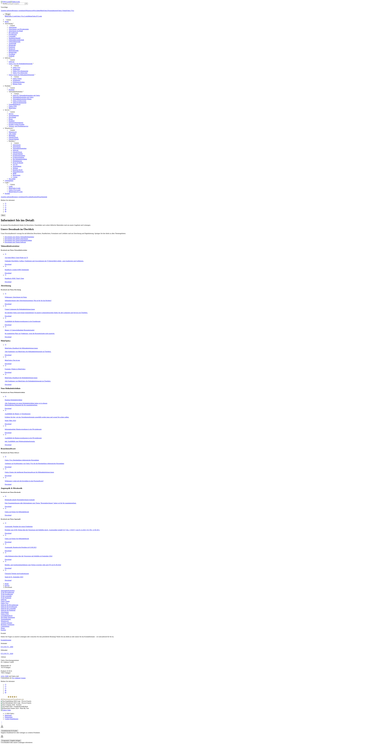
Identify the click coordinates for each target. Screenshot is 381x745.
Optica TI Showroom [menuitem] (19, 101)
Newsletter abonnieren (8, 617)
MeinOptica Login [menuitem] (14, 188)
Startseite (44, 197)
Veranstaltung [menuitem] (17, 166)
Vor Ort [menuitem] (15, 164)
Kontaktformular (6, 640)
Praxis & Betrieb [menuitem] (18, 163)
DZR (6, 676)
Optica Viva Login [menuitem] (14, 190)
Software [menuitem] (7, 58)
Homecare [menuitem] (12, 49)
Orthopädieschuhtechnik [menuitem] (16, 40)
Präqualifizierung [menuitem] (18, 171)
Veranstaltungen (53, 10)
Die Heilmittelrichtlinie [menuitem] (20, 159)
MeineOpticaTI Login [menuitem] (16, 192)
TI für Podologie (6, 598)
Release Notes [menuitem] (17, 84)
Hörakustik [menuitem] (12, 45)
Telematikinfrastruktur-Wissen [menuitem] (22, 99)
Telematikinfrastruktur (8, 590)
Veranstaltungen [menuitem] (14, 115)
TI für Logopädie (6, 596)
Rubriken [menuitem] (12, 141)
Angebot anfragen (6, 10)
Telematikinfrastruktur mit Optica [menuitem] (23, 97)
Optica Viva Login (22, 16)
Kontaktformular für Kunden (9, 731)
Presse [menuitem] (11, 119)
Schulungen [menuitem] (16, 80)
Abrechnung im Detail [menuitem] (16, 31)
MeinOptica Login (10, 16)
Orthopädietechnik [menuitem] (14, 41)
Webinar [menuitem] (15, 168)
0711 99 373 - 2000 (7, 647)
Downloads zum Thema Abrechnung (16, 238)
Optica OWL (5, 614)
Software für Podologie (8, 610)
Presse (39, 197)
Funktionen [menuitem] (16, 69)
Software (3, 599)
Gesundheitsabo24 (6, 615)
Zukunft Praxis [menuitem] (13, 137)
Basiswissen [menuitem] (16, 175)
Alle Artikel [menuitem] (12, 134)
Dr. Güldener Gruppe (18, 678)
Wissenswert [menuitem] (9, 128)
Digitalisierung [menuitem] (17, 161)
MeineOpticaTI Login (35, 16)
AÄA (2, 676)
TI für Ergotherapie (7, 594)
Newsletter (36, 10)
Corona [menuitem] (15, 177)
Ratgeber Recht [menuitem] (17, 170)
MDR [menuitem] (14, 173)
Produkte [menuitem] (7, 86)
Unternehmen (5, 626)
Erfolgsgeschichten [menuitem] (19, 82)
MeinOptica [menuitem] (12, 108)
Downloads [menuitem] (12, 117)
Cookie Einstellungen (11, 719)
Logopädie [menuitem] (12, 36)
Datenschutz (9, 717)
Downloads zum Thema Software (15, 242)
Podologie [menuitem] (12, 47)
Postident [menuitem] (11, 121)
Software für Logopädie (8, 608)
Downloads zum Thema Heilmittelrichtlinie (18, 240)
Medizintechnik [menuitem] (13, 50)
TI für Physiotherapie (7, 592)
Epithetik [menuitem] (11, 56)
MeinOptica (44, 10)
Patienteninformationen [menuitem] (16, 122)
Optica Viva (70, 10)
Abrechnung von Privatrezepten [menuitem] (19, 29)
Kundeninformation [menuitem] (19, 155)
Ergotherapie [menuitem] (13, 34)
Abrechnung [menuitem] (9, 23)
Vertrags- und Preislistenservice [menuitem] (18, 126)
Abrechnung (5, 612)
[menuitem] (20, 64)
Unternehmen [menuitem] (9, 180)
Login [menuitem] (7, 182)
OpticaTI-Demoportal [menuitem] (19, 102)
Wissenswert (29, 10)
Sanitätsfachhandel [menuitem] (14, 38)
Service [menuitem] (7, 110)
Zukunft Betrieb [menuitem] (14, 139)
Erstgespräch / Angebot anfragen (11, 740)
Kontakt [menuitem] (7, 193)
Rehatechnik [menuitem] (13, 52)
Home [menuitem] (7, 21)
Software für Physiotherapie (9, 605)
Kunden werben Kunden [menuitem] (16, 124)
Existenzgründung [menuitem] (18, 157)
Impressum (8, 715)
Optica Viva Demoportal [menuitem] (20, 71)
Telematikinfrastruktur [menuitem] (16, 91)
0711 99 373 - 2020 (7, 653)
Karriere (35, 197)
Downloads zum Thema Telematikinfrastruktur (19, 237)
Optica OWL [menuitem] (13, 106)
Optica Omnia (62, 10)
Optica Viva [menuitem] (16, 67)
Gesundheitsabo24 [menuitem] (14, 104)
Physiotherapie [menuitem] (13, 33)
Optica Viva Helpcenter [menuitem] (20, 73)
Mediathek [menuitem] (12, 135)
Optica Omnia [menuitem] (17, 78)
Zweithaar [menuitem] (12, 54)
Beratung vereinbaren (19, 10)
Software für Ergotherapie (9, 607)
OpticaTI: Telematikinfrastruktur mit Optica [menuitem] (26, 95)
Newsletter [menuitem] (12, 179)
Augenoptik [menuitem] (12, 43)
